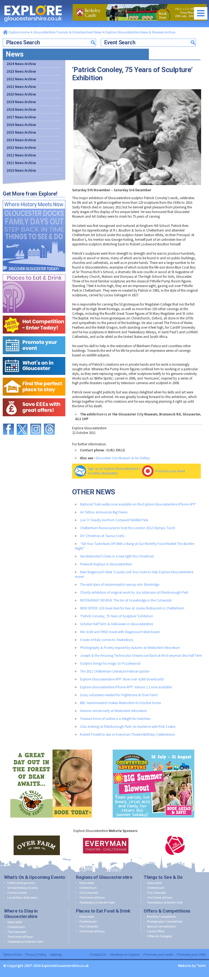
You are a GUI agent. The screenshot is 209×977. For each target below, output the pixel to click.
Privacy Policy (35, 954)
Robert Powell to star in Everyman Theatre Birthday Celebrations (127, 734)
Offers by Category (159, 936)
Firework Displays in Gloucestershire (106, 564)
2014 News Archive (21, 140)
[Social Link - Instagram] (35, 421)
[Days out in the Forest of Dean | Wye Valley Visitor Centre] (51, 748)
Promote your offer (191, 954)
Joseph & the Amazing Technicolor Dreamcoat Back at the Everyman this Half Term (141, 655)
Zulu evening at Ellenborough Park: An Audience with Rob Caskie (127, 726)
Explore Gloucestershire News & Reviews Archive (140, 32)
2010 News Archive (21, 170)
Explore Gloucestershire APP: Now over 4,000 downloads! (122, 679)
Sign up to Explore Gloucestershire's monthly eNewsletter (114, 471)
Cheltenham (88, 888)
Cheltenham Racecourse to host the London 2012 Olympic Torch (127, 528)
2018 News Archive (21, 109)
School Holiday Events (22, 888)
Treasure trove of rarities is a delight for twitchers (115, 718)
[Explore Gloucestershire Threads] (49, 421)
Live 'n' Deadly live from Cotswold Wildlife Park (114, 520)
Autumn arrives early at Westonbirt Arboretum (113, 710)
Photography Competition (164, 921)
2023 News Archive (21, 71)
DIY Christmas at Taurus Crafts (102, 536)
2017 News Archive (21, 117)
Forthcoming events (21, 883)
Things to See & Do (163, 877)
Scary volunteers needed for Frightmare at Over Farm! (119, 695)
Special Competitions (161, 926)
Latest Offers (156, 931)
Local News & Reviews (22, 897)
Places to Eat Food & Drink (103, 911)
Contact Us (98, 954)
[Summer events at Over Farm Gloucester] (153, 748)
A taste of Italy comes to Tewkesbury (106, 639)
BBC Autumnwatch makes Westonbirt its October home (120, 703)
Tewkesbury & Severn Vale (97, 902)
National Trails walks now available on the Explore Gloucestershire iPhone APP (138, 504)
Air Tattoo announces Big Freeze (103, 512)
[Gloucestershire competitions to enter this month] (34, 314)
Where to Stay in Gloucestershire (21, 913)
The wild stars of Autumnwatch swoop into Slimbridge (119, 584)
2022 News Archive (21, 79)
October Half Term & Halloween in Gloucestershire (116, 624)
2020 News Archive (21, 94)
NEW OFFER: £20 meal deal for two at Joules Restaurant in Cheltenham (132, 608)
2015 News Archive (21, 132)
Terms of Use (12, 954)
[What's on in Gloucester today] (34, 355)
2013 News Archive (21, 147)
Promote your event (170, 471)
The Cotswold (88, 892)
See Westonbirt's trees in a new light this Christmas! (117, 556)
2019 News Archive (21, 102)
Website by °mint (192, 965)
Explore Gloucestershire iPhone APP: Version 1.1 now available (126, 687)
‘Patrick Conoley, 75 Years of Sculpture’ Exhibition (116, 616)
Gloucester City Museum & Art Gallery (123, 458)
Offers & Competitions (167, 911)
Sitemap (56, 954)
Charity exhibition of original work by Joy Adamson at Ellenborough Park (134, 592)
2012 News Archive (21, 155)
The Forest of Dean (92, 897)
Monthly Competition (161, 916)
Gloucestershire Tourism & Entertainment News (67, 32)
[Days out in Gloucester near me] (34, 198)
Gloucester (86, 883)
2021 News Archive (21, 86)
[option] (36, 845)
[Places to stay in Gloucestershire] (34, 376)
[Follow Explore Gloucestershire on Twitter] (22, 421)
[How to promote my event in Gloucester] (34, 335)
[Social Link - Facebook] (8, 421)
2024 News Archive (21, 63)
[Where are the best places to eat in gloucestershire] (34, 273)
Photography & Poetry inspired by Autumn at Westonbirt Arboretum (130, 647)
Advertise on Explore (125, 954)
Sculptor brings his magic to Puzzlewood (110, 663)
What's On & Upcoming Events (34, 877)
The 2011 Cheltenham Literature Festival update (114, 671)
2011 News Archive (21, 163)
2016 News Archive (21, 124)
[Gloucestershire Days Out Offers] (34, 397)
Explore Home (19, 32)
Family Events (17, 892)
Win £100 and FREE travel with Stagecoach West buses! (120, 632)
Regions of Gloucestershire (104, 877)
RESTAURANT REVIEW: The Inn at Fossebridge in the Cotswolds (126, 600)
